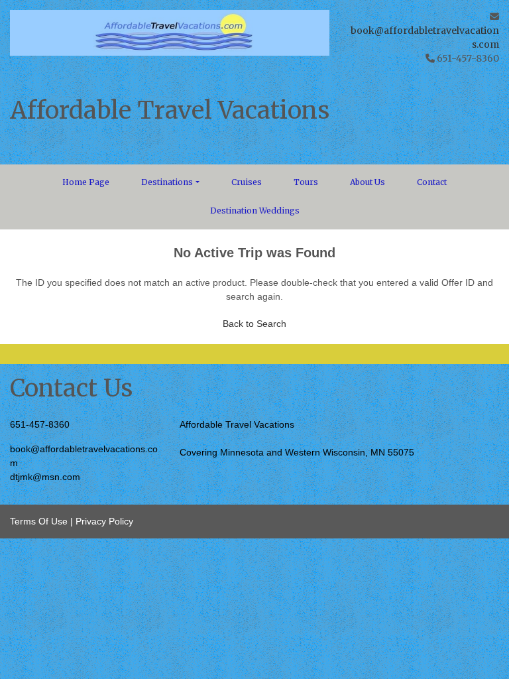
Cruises (246, 182)
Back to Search (254, 323)
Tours (306, 182)
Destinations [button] (167, 182)
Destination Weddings (255, 211)
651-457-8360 (40, 424)
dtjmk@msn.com (45, 476)
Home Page (85, 182)
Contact (432, 182)
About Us (367, 182)
